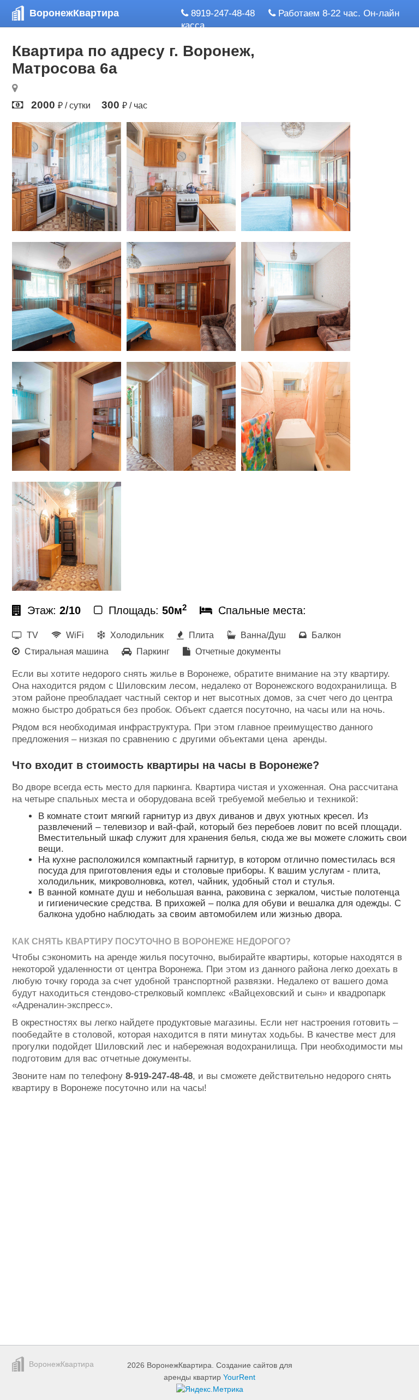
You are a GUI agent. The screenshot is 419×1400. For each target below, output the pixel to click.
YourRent (239, 1377)
